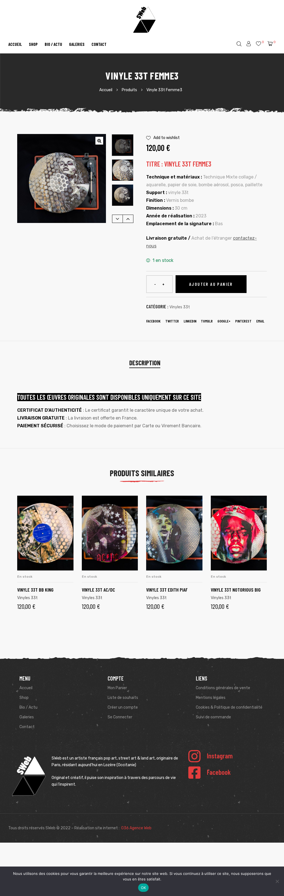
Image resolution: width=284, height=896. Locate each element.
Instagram (220, 755)
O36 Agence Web (136, 828)
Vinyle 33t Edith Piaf (166, 590)
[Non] (277, 881)
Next (128, 219)
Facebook (153, 321)
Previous (117, 219)
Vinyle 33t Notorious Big (236, 590)
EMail (260, 321)
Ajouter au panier (211, 284)
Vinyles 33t (179, 307)
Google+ (223, 321)
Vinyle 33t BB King (35, 590)
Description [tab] (144, 363)
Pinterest (243, 321)
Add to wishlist (166, 137)
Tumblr (207, 321)
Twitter (172, 321)
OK (143, 887)
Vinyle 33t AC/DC (98, 590)
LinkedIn (190, 321)
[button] (99, 141)
